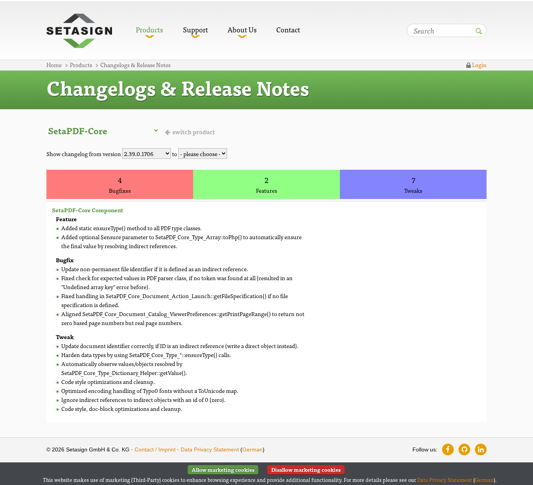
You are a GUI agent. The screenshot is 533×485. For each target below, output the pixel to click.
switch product (193, 132)
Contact (288, 29)
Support (195, 29)
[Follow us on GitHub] (464, 449)
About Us (242, 29)
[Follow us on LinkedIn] (481, 449)
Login (479, 64)
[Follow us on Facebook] (448, 449)
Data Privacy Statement (210, 449)
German (252, 449)
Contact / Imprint (155, 449)
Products (149, 29)
